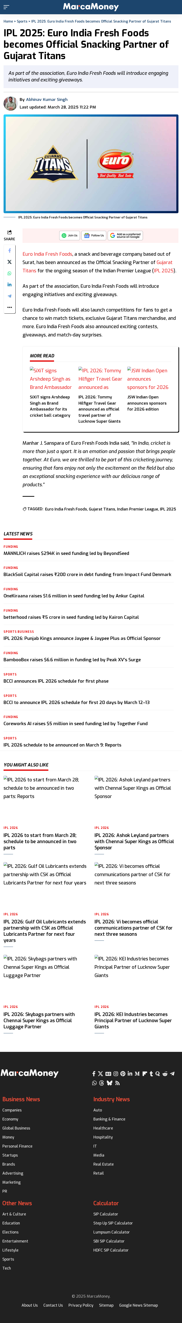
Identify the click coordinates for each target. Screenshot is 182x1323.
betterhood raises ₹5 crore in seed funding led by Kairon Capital (71, 617)
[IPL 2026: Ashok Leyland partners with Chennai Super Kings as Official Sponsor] (136, 799)
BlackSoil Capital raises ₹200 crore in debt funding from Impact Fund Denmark (87, 574)
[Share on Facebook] (9, 250)
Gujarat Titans (102, 509)
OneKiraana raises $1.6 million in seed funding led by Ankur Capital (74, 596)
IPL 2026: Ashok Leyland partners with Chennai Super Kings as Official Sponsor (134, 841)
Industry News (111, 1099)
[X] (100, 1073)
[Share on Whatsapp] (9, 273)
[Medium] (137, 1073)
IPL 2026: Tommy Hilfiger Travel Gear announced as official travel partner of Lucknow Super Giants (99, 409)
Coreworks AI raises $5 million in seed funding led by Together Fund (76, 724)
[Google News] (108, 1073)
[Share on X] (9, 262)
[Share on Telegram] (9, 296)
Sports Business (19, 632)
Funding (11, 547)
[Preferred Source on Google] (125, 237)
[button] (8, 7)
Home (8, 21)
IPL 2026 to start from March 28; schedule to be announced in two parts (40, 841)
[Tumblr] (151, 1073)
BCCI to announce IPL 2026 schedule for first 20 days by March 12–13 (77, 702)
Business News (21, 1099)
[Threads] (101, 1083)
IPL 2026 (11, 828)
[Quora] (157, 1073)
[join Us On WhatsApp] (69, 237)
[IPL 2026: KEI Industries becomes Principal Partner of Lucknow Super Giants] (136, 978)
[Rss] (117, 1083)
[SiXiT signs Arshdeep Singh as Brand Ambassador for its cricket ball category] (52, 379)
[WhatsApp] (94, 1083)
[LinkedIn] (130, 1073)
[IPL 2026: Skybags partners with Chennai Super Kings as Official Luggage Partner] (45, 978)
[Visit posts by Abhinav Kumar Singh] (11, 103)
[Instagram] (115, 1073)
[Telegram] (172, 1073)
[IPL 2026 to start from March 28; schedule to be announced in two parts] (45, 799)
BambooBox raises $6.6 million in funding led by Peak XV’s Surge (72, 660)
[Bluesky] (109, 1083)
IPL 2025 (163, 271)
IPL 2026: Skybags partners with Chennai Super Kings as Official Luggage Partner (39, 1020)
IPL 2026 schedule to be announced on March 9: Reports (62, 745)
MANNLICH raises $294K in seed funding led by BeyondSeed (66, 553)
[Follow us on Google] (93, 237)
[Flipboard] (145, 1073)
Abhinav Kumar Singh (47, 99)
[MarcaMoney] (91, 7)
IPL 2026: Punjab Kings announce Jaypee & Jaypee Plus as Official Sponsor (82, 638)
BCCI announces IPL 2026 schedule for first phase (56, 681)
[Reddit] (165, 1073)
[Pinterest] (123, 1073)
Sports (22, 21)
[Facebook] (94, 1073)
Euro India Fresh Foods (47, 254)
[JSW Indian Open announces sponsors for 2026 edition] (149, 379)
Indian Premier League (137, 509)
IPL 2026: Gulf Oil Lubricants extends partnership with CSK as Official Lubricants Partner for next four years (45, 931)
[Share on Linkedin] (9, 284)
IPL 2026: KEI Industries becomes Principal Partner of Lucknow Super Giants (133, 1020)
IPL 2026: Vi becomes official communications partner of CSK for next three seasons (134, 928)
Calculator (106, 1203)
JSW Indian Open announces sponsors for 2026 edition (147, 403)
